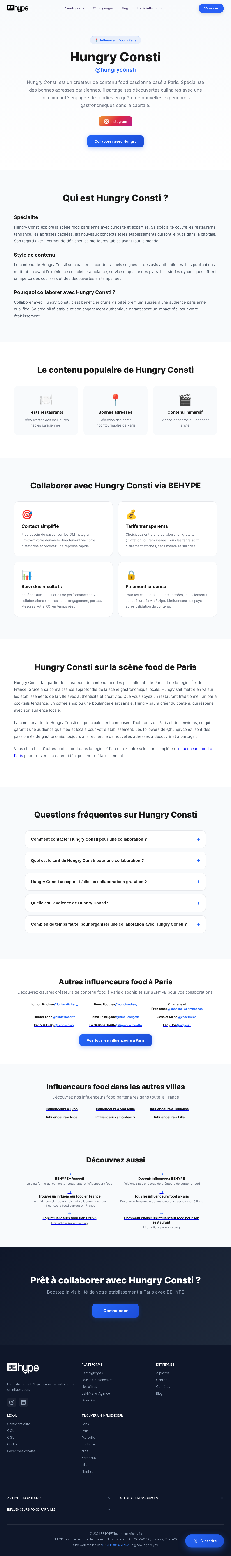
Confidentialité (18, 1424)
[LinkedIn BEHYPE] (23, 1402)
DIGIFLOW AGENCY (116, 1545)
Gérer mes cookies (21, 1451)
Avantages (72, 8)
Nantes (87, 1471)
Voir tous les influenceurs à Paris (116, 1040)
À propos (162, 1373)
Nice (85, 1451)
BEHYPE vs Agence (96, 1393)
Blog (125, 8)
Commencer (115, 1310)
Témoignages (103, 8)
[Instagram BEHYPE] (11, 1402)
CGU (11, 1431)
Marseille (88, 1438)
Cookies (13, 1444)
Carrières (163, 1387)
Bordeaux (89, 1458)
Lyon (85, 1431)
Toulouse (88, 1444)
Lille (85, 1465)
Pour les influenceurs (97, 1380)
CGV (11, 1438)
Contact (162, 1380)
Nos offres (89, 1387)
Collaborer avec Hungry (115, 141)
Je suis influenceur (149, 8)
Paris (85, 1424)
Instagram (119, 121)
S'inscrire (211, 8)
